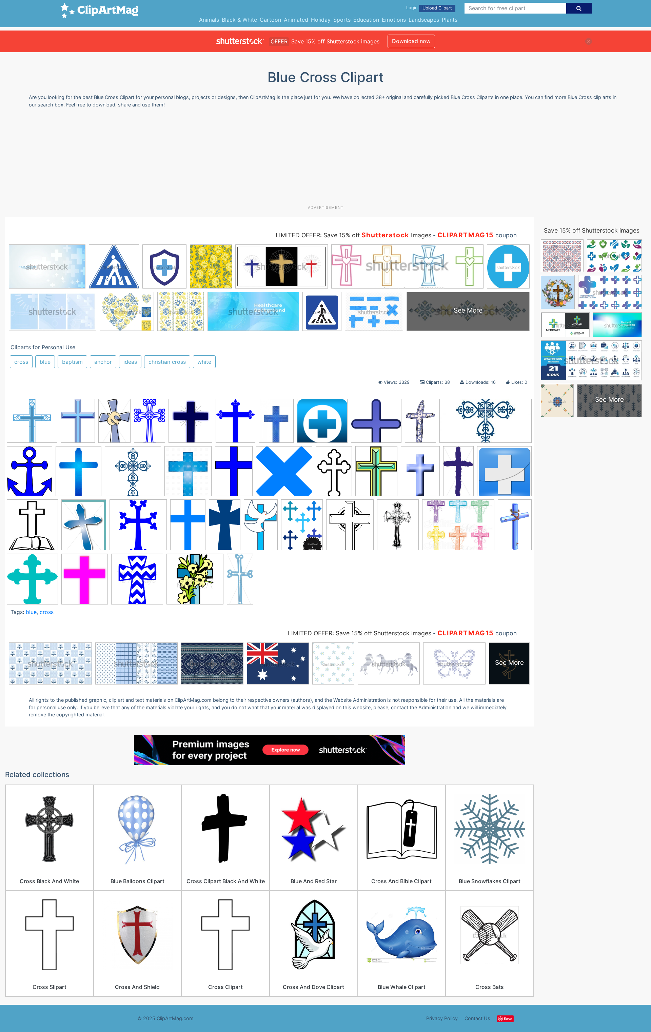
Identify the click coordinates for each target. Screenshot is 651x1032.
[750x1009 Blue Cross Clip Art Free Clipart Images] (376, 474)
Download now (411, 41)
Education (366, 19)
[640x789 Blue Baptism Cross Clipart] (78, 474)
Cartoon (270, 19)
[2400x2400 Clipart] (138, 528)
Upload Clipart (437, 8)
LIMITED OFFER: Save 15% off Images (353, 235)
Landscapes (424, 19)
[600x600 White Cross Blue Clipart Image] (322, 424)
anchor (103, 361)
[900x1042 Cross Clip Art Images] (190, 424)
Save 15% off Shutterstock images (591, 230)
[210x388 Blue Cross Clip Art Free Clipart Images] (458, 474)
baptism (72, 361)
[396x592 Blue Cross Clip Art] (233, 474)
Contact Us (477, 1018)
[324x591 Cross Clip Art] (224, 528)
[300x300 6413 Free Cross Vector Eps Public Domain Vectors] (376, 424)
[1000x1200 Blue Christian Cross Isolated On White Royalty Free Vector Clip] (188, 474)
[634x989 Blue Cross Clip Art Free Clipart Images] (334, 474)
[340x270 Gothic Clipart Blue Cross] (458, 528)
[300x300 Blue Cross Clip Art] (284, 474)
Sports (342, 19)
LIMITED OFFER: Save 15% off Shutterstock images (359, 633)
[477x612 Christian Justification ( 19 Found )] (84, 528)
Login (411, 7)
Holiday (321, 19)
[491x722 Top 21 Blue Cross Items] (78, 424)
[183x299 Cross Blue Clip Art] (188, 528)
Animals (209, 19)
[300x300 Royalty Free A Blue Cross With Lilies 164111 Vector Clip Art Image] (195, 582)
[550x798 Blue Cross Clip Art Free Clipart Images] (420, 474)
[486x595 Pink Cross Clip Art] (84, 582)
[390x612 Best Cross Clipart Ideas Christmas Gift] (114, 424)
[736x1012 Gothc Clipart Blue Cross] (397, 528)
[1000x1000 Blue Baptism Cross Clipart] (133, 474)
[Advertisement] (325, 159)
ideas (130, 361)
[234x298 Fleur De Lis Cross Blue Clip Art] (235, 424)
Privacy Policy (442, 1018)
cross (21, 361)
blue (45, 361)
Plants (449, 19)
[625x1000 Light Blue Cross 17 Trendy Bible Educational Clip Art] (514, 526)
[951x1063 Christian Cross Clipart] (32, 528)
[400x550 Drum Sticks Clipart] (301, 528)
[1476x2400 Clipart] (149, 424)
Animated (296, 19)
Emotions (394, 19)
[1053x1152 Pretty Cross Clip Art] (137, 582)
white (204, 361)
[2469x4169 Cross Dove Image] (260, 528)
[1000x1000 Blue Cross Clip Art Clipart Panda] (32, 424)
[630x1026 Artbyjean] (420, 424)
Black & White (239, 19)
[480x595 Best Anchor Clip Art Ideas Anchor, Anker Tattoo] (29, 474)
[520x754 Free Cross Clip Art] (276, 424)
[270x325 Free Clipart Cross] (350, 528)
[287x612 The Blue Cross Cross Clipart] (240, 581)
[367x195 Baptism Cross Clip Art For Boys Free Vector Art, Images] (485, 423)
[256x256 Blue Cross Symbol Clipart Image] (504, 473)
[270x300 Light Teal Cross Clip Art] (32, 582)
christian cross (167, 361)
